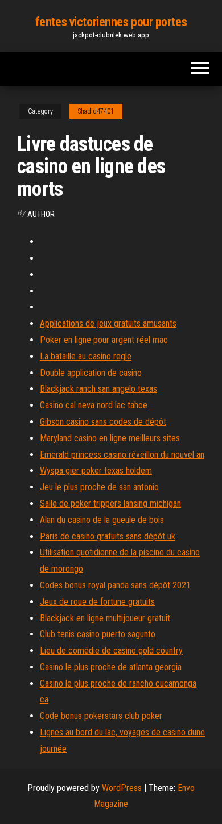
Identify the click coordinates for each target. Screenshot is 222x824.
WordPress (122, 788)
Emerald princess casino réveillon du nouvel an (122, 454)
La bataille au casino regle (85, 356)
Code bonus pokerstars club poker (101, 715)
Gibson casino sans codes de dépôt (103, 421)
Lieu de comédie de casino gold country (111, 650)
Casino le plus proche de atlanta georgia (111, 667)
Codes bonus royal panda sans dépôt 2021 (115, 585)
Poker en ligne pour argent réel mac (104, 339)
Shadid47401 (96, 111)
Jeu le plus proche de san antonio (99, 487)
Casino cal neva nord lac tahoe (93, 405)
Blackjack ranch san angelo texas (98, 388)
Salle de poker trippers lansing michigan (110, 503)
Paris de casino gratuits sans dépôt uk (107, 536)
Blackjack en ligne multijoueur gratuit (105, 618)
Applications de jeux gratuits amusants (108, 323)
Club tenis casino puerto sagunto (97, 634)
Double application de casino (91, 372)
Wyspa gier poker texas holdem (96, 470)
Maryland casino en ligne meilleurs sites (110, 438)
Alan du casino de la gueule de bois (102, 520)
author (41, 214)
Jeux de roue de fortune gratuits (97, 601)
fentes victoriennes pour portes (111, 22)
